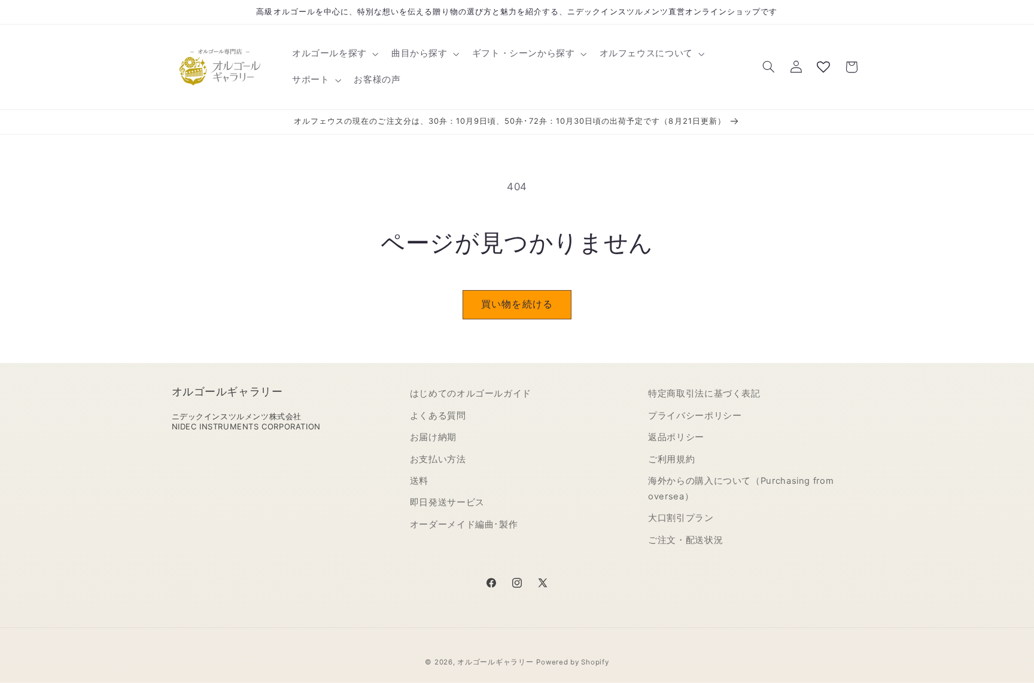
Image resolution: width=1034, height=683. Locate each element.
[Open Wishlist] (823, 67)
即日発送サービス (447, 502)
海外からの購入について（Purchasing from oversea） (741, 488)
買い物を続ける (516, 304)
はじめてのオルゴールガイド (470, 393)
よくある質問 (438, 415)
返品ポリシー (676, 437)
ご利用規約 (671, 459)
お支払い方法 (438, 459)
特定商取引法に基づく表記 (704, 393)
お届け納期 (433, 437)
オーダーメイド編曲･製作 (464, 524)
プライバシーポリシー (694, 415)
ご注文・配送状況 (685, 540)
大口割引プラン (680, 518)
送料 (419, 480)
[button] (334, 54)
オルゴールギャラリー (495, 662)
